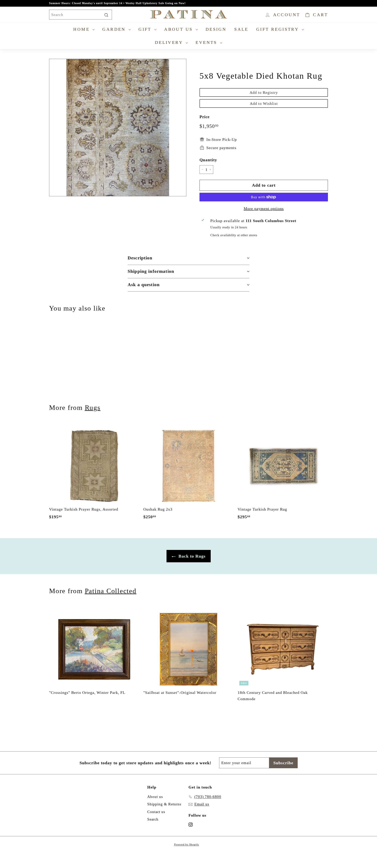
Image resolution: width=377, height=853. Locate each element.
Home (82, 29)
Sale (241, 29)
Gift (145, 29)
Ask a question (144, 284)
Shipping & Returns (164, 804)
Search (152, 819)
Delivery (170, 42)
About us (179, 29)
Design (216, 29)
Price (204, 116)
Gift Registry (278, 29)
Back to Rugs (191, 556)
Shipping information (151, 271)
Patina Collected (110, 591)
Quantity (208, 160)
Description (140, 257)
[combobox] (80, 14)
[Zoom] (117, 127)
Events (207, 42)
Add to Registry (264, 92)
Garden (115, 29)
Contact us (156, 812)
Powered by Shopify (186, 844)
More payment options (264, 208)
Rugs (93, 407)
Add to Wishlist (264, 103)
